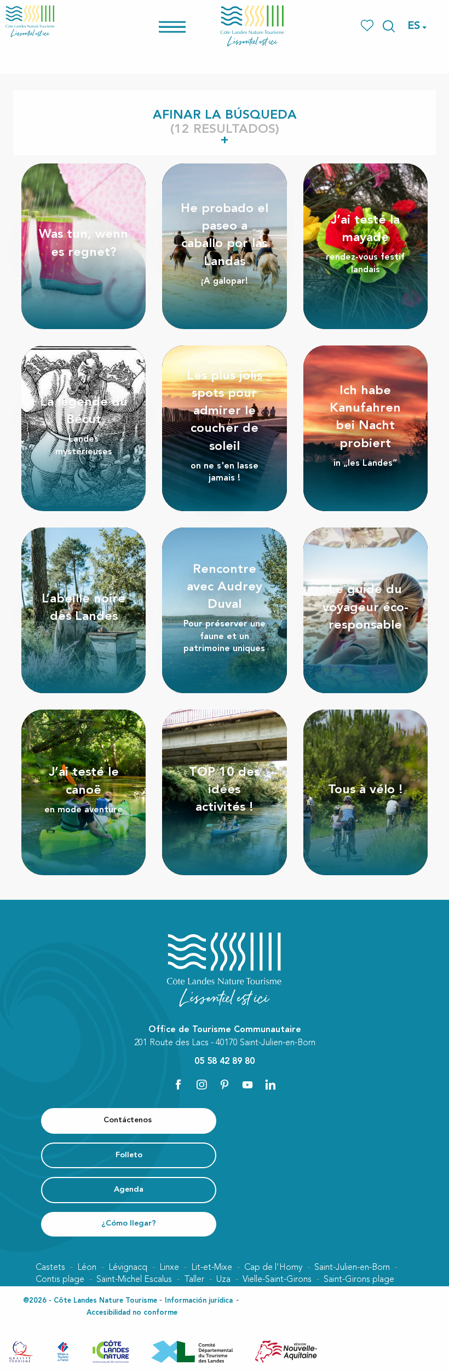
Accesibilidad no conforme (132, 1312)
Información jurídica (199, 1300)
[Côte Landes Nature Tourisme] (252, 25)
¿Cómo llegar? (128, 1224)
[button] (388, 26)
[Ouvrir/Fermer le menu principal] (186, 26)
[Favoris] (368, 25)
